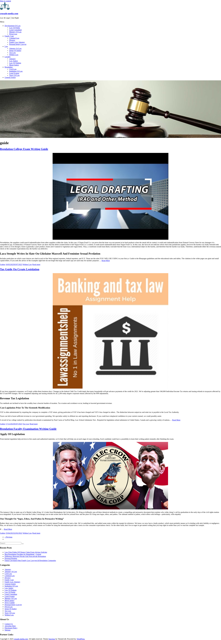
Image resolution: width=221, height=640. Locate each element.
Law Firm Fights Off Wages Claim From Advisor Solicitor (26, 552)
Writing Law (13, 55)
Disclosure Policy (11, 628)
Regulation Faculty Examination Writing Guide (28, 428)
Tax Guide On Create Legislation (19, 269)
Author (2, 264)
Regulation (9, 67)
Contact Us (9, 624)
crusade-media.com (9, 13)
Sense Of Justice (15, 51)
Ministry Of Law (15, 32)
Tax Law (12, 53)
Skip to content (5, 1)
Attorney (12, 59)
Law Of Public (14, 28)
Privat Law (13, 34)
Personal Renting (11, 558)
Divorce (12, 40)
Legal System (14, 73)
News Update (10, 603)
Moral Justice (14, 65)
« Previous (8, 537)
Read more (36, 264)
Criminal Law (14, 38)
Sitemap (7, 630)
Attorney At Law (15, 48)
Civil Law (13, 69)
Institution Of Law (16, 71)
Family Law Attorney (17, 42)
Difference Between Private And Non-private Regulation (25, 556)
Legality (8, 57)
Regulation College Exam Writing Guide (24, 148)
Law (6, 46)
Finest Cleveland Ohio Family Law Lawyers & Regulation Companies (30, 560)
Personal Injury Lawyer (17, 44)
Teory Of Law (14, 75)
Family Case (9, 36)
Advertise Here (10, 626)
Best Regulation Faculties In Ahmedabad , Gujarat (23, 554)
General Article (10, 77)
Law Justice (13, 61)
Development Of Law (13, 26)
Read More (106, 261)
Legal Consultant (15, 30)
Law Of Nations (15, 63)
